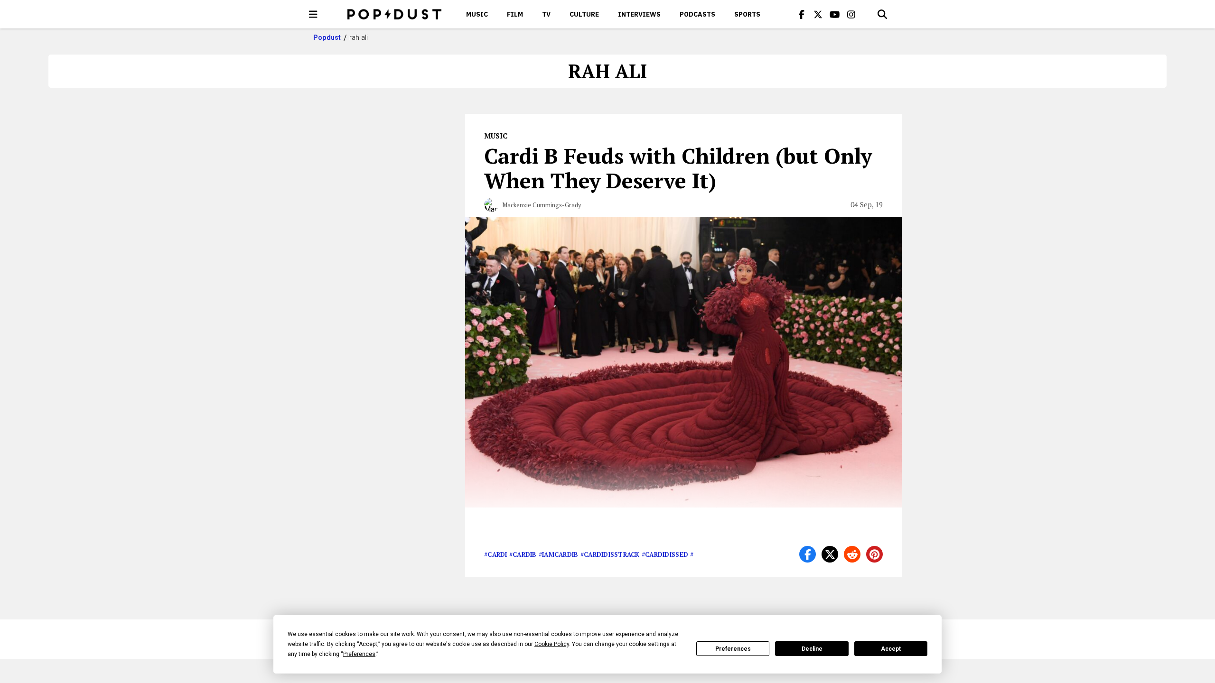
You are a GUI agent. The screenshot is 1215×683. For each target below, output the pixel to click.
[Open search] (882, 14)
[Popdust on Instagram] (851, 14)
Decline (812, 649)
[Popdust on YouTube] (835, 14)
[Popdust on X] (818, 14)
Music (477, 14)
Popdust (327, 37)
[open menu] (313, 14)
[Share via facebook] (807, 554)
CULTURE (584, 14)
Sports (747, 14)
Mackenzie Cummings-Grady (541, 205)
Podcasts (697, 14)
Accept (891, 649)
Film (515, 14)
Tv (546, 14)
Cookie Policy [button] (551, 644)
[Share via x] (830, 554)
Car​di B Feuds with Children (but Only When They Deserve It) (678, 167)
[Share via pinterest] (874, 554)
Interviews (639, 14)
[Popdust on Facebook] (801, 14)
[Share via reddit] (852, 554)
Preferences (733, 649)
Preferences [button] (359, 654)
